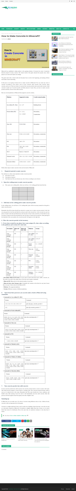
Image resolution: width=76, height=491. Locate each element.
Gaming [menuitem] (39, 28)
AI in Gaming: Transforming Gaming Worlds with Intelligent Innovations (41, 440)
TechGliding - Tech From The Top (14, 489)
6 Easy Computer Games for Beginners (8, 439)
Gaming (6, 33)
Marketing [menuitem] (51, 28)
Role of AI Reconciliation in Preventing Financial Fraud (64, 62)
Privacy (62, 489)
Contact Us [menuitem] (66, 28)
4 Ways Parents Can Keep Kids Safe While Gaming (25, 439)
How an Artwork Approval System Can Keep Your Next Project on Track (65, 68)
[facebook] (69, 1)
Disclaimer (68, 489)
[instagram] (74, 1)
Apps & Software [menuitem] (31, 28)
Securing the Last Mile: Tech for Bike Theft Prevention (65, 38)
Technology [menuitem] (9, 28)
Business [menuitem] (45, 28)
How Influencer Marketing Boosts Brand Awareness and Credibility (65, 44)
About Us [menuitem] (58, 28)
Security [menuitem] (16, 28)
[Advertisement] (49, 14)
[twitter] (72, 1)
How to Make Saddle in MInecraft (18, 415)
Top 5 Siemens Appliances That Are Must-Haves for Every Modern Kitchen (65, 51)
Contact (11, 1)
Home (2, 1)
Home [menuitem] (2, 28)
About (6, 1)
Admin (9, 39)
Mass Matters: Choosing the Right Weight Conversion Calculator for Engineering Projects (66, 57)
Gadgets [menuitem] (23, 28)
